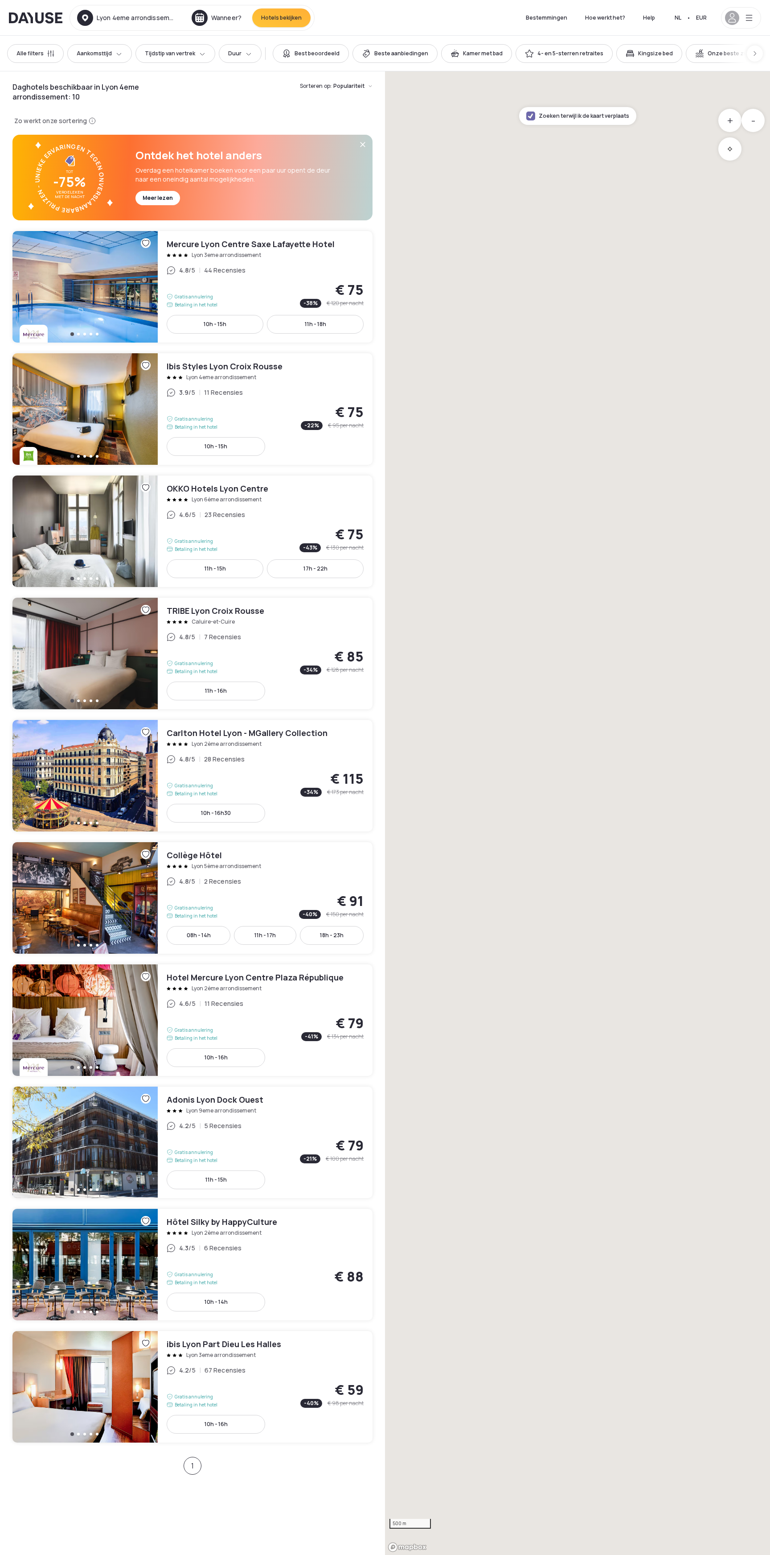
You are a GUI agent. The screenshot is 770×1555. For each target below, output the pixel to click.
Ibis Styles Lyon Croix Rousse (192, 409)
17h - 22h (315, 568)
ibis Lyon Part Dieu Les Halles (192, 1387)
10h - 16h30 (216, 813)
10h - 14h (216, 1302)
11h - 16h (216, 691)
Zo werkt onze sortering (50, 120)
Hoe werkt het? (605, 17)
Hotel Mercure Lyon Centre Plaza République (192, 1020)
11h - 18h (315, 324)
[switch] (311, 53)
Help (649, 17)
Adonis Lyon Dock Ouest (192, 1142)
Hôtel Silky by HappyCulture (192, 1264)
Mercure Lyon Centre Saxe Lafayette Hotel (192, 287)
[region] (577, 813)
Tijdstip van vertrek (170, 53)
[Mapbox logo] (407, 1547)
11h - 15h (215, 568)
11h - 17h (265, 935)
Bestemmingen (546, 17)
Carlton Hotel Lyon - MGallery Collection (192, 775)
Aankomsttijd (94, 53)
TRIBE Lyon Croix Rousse (192, 653)
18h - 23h (332, 935)
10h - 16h (216, 1057)
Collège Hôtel (192, 898)
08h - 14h (199, 935)
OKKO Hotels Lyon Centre (192, 531)
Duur (235, 53)
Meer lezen (158, 198)
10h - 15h (215, 324)
